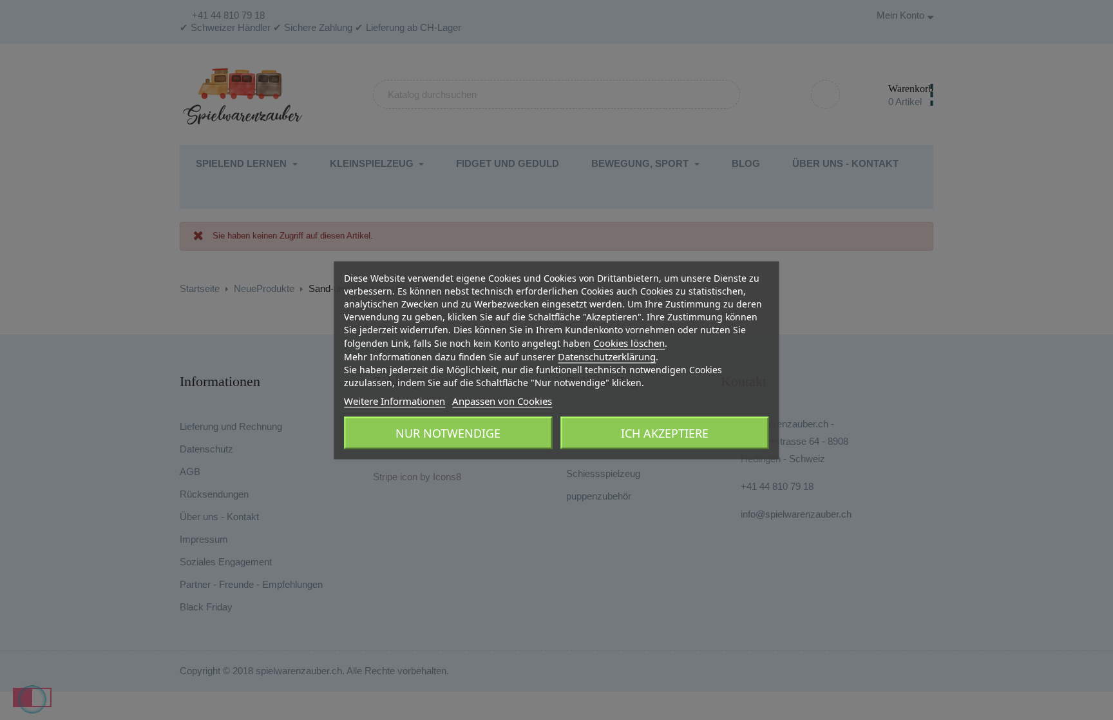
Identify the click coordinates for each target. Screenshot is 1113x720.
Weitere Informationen (394, 400)
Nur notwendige (447, 432)
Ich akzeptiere (665, 432)
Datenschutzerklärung (607, 355)
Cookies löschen (629, 342)
